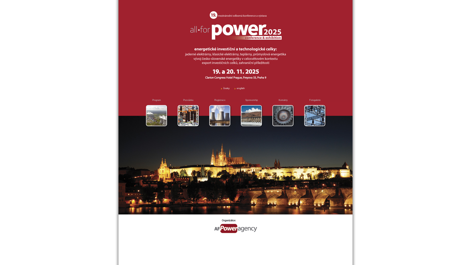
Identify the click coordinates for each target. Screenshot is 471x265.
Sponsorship (251, 100)
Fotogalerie (315, 100)
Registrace (219, 100)
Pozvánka (188, 100)
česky (226, 88)
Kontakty (283, 100)
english (241, 88)
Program (156, 100)
